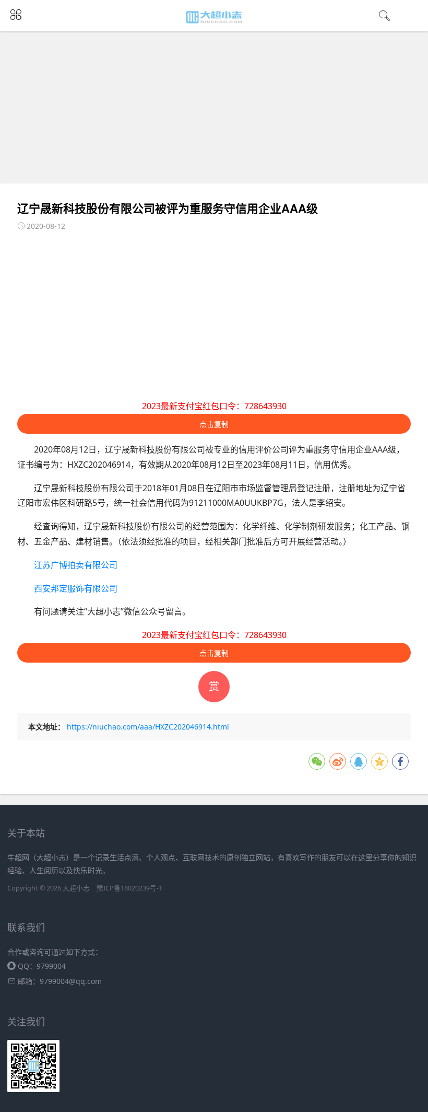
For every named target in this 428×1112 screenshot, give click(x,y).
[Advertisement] (216, 107)
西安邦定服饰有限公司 (75, 588)
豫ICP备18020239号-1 (129, 888)
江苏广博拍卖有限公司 (75, 565)
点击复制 (214, 424)
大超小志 (76, 888)
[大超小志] (214, 16)
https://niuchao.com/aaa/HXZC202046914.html (148, 727)
